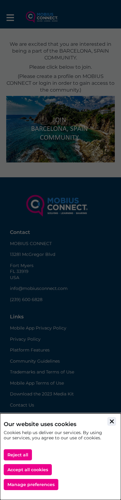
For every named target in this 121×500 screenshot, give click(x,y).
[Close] (111, 421)
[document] (60, 456)
